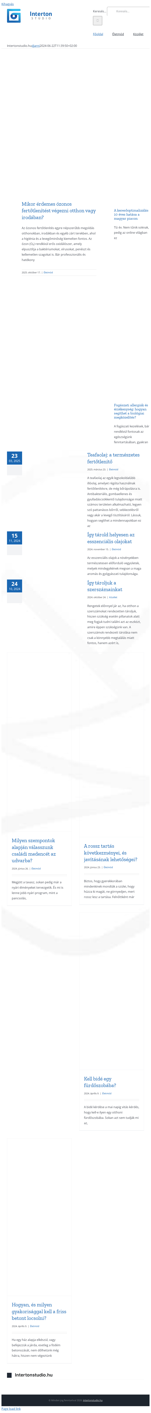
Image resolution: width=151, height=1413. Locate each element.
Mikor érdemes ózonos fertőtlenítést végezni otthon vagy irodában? (59, 210)
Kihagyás (7, 4)
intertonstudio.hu (93, 1400)
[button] (75, 1375)
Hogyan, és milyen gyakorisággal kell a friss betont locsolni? (39, 1311)
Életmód (48, 272)
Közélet (113, 597)
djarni (36, 46)
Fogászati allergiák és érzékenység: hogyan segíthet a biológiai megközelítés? (131, 411)
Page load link (11, 1409)
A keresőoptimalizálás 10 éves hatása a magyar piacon (131, 214)
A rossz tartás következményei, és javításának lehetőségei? (110, 852)
